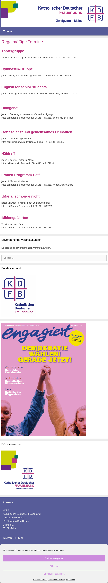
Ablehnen (54, 566)
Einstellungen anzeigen (54, 574)
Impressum (70, 580)
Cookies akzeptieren (54, 558)
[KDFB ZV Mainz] (54, 13)
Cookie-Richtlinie (40, 580)
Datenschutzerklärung (56, 580)
